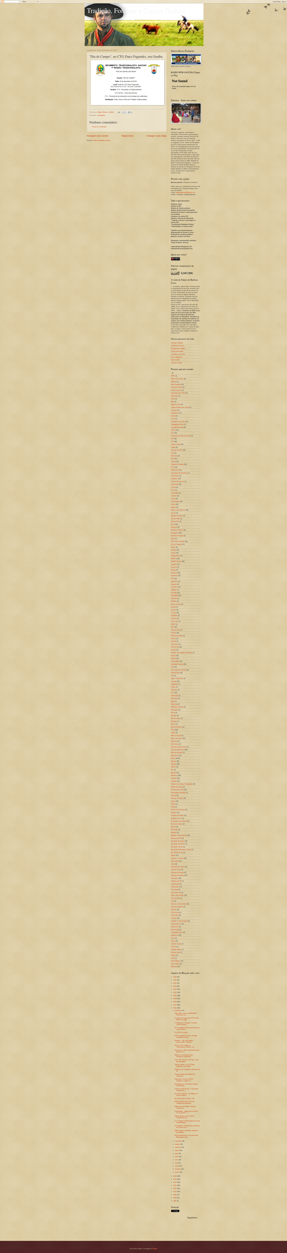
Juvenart (174, 681)
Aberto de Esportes (177, 379)
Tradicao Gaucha (176, 363)
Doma (173, 538)
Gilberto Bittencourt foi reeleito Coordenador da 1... (184, 1117)
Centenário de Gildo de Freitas (181, 436)
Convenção (174, 484)
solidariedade (175, 884)
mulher (173, 732)
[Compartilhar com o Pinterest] (131, 112)
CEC (172, 433)
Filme (173, 627)
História (173, 658)
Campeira (174, 410)
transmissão (175, 929)
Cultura (173, 498)
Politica (173, 804)
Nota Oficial (175, 755)
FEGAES (174, 598)
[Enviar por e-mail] (122, 112)
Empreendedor (175, 555)
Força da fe (174, 644)
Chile (172, 453)
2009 (175, 1195)
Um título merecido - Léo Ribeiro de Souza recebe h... (186, 1094)
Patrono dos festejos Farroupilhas (182, 784)
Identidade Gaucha (177, 664)
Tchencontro (175, 887)
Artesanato (174, 396)
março (177, 1166)
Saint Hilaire (175, 861)
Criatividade (175, 493)
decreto (173, 513)
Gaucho (173, 650)
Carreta (173, 416)
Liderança (174, 690)
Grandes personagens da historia (181, 653)
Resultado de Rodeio (177, 841)
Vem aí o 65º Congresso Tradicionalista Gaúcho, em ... (185, 1046)
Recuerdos (174, 829)
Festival (173, 613)
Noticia (173, 758)
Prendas (173, 812)
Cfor (172, 438)
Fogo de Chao (175, 630)
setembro (178, 1147)
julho (176, 1153)
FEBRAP (174, 590)
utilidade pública (176, 949)
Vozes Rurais (175, 964)
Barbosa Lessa (176, 404)
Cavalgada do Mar (177, 427)
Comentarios (175, 476)
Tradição (174, 918)
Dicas (173, 524)
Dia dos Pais (175, 521)
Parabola (174, 778)
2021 (175, 992)
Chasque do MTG (176, 450)
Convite (173, 487)
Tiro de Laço (175, 912)
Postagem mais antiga (156, 136)
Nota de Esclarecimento (179, 747)
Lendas (173, 687)
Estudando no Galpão (178, 348)
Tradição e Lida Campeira (179, 921)
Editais (173, 547)
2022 (175, 989)
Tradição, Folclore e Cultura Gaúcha (136, 10)
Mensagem (174, 710)
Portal (173, 807)
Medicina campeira (177, 707)
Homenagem (175, 661)
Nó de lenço (175, 744)
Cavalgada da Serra (177, 424)
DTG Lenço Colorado (178, 541)
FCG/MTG (174, 587)
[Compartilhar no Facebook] (129, 112)
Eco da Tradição (176, 544)
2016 (175, 1008)
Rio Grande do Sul (177, 852)
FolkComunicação (177, 635)
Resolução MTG (176, 838)
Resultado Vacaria (177, 847)
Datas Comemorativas (178, 510)
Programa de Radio (177, 815)
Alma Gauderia (176, 384)
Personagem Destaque (178, 792)
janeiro (177, 1172)
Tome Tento (175, 915)
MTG (172, 730)
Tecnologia (174, 889)
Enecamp (174, 567)
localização (174, 695)
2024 (175, 983)
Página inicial (127, 136)
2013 (175, 1182)
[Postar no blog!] (125, 112)
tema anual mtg (176, 892)
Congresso (174, 478)
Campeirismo (175, 413)
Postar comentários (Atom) (101, 140)
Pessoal (173, 795)
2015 (175, 1176)
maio (177, 1160)
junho (177, 1156)
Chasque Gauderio (177, 343)
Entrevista (174, 575)
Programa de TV (176, 818)
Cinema (173, 461)
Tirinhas (173, 909)
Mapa (173, 701)
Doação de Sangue (177, 536)
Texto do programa (177, 907)
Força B (173, 641)
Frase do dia (175, 647)
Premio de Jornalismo (178, 810)
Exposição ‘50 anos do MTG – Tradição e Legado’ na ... (184, 1080)
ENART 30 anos (176, 561)
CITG (172, 467)
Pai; (172, 770)
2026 (175, 977)
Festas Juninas (176, 604)
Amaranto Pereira (176, 387)
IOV (172, 675)
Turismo (173, 946)
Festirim (173, 610)
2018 (175, 1002)
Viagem (173, 955)
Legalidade (174, 684)
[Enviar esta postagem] (118, 112)
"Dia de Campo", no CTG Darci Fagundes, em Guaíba (185, 1065)
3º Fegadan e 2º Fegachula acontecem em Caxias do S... (187, 1126)
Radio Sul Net (175, 360)
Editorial (173, 550)
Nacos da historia (176, 738)
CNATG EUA (175, 470)
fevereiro (178, 1169)
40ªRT (173, 376)
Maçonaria (174, 698)
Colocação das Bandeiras (179, 473)
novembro (178, 1141)
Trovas (173, 941)
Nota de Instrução (177, 752)
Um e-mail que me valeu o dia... (185, 1098)
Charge (173, 447)
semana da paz (176, 869)
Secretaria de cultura (177, 867)
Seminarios (174, 878)
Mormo (173, 724)
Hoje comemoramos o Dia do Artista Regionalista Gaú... (186, 1136)
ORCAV (173, 767)
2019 (175, 998)
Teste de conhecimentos (179, 904)
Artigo (173, 399)
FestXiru (173, 618)
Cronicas (174, 496)
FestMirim (174, 615)
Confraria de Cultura (177, 345)
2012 (175, 1185)
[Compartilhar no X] (127, 112)
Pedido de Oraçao (177, 787)
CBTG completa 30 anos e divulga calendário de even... (186, 1036)
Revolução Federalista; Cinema (181, 849)
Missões (173, 715)
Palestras (174, 775)
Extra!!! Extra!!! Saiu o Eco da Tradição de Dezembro (184, 1102)
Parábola (174, 781)
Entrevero (174, 573)
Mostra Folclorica (176, 727)
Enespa (173, 570)
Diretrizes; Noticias (177, 530)
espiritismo (174, 581)
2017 (175, 1005)
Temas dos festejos (177, 895)
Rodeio (173, 855)
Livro (172, 692)
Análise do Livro (176, 390)
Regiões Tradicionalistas (179, 835)
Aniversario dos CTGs (178, 393)
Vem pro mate (175, 952)
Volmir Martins (175, 961)
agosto (177, 1150)
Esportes (174, 584)
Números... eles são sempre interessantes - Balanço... (184, 1041)
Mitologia (174, 721)
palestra (173, 772)
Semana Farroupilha (177, 875)
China (173, 458)
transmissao (175, 927)
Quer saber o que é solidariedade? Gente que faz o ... (186, 1014)
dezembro (178, 1010)
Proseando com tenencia (179, 821)
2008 (175, 1198)
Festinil (173, 607)
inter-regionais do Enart (178, 670)
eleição (173, 553)
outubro (177, 1144)
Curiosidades (175, 501)
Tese (172, 901)
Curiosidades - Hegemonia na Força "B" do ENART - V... (186, 1112)
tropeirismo (174, 935)
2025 (175, 980)
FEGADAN (174, 595)
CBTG (173, 430)
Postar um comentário (99, 127)
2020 (175, 995)
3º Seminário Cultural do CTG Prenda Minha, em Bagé (187, 1019)
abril (176, 1163)
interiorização (175, 673)
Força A (173, 638)
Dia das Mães (175, 518)
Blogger (154, 1248)
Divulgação (101, 115)
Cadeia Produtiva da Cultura (180, 407)
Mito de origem (176, 718)
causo (173, 418)
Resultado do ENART (178, 844)
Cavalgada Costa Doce (178, 421)
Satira (173, 864)
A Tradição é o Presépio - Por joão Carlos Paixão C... (186, 1023)
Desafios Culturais (177, 516)
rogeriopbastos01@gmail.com (185, 192)
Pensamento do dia (177, 790)
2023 (175, 986)
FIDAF (173, 624)
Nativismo (174, 741)
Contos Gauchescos (177, 481)
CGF (172, 441)
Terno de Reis (175, 898)
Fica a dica (174, 621)
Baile (172, 401)
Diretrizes (174, 527)
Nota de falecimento (177, 750)
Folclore (173, 633)
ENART (173, 558)
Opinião (173, 764)
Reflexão (174, 832)
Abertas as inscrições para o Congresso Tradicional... (184, 1055)
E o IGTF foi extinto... (182, 1032)
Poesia (173, 801)
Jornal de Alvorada (177, 351)
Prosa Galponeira (176, 357)
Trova (173, 938)
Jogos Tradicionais (177, 678)
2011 (175, 1188)
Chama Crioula (175, 444)
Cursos (173, 504)
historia (173, 655)
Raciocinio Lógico (176, 824)
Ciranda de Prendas (177, 464)
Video (173, 958)
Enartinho (174, 564)
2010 (175, 1191)
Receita (173, 827)
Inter (172, 667)
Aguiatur (173, 381)
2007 (175, 1201)
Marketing (174, 704)
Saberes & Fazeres (177, 858)
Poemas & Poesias (177, 798)
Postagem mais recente (97, 136)
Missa (173, 712)
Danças (173, 507)
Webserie (174, 966)
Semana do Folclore (177, 872)
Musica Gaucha (176, 735)
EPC (172, 578)
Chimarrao (174, 456)
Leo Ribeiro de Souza (178, 354)
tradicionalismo (176, 924)
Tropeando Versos (177, 932)
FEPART (174, 601)
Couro (173, 490)
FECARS (174, 593)
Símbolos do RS (176, 881)
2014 (175, 1179)
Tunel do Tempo (176, 944)
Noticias (173, 761)
